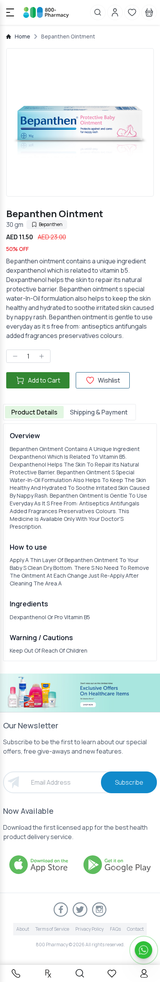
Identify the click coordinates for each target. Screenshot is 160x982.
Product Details (34, 412)
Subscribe (129, 782)
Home (22, 36)
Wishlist (109, 380)
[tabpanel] (80, 542)
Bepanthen (51, 224)
